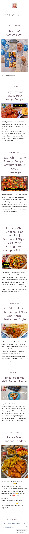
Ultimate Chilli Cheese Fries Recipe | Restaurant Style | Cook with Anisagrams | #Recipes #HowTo (14, 239)
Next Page (14, 519)
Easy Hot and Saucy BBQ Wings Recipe (14, 95)
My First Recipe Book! (14, 32)
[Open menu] (2, 20)
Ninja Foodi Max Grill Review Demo (14, 379)
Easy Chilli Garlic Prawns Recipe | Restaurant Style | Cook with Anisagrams (14, 165)
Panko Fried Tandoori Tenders (14, 439)
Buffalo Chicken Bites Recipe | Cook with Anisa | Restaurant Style (15, 314)
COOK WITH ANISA (7, 14)
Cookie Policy (10, 527)
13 (7, 519)
